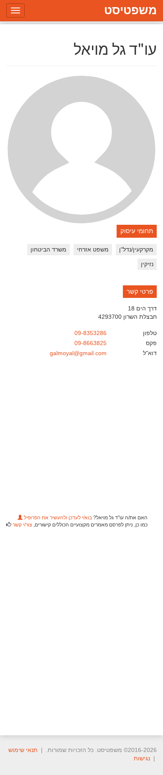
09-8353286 (90, 333)
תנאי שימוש (23, 750)
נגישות (142, 758)
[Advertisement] (81, 626)
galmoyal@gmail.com (78, 353)
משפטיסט (130, 10)
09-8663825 (90, 343)
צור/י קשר (22, 525)
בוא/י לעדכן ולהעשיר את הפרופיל (57, 518)
